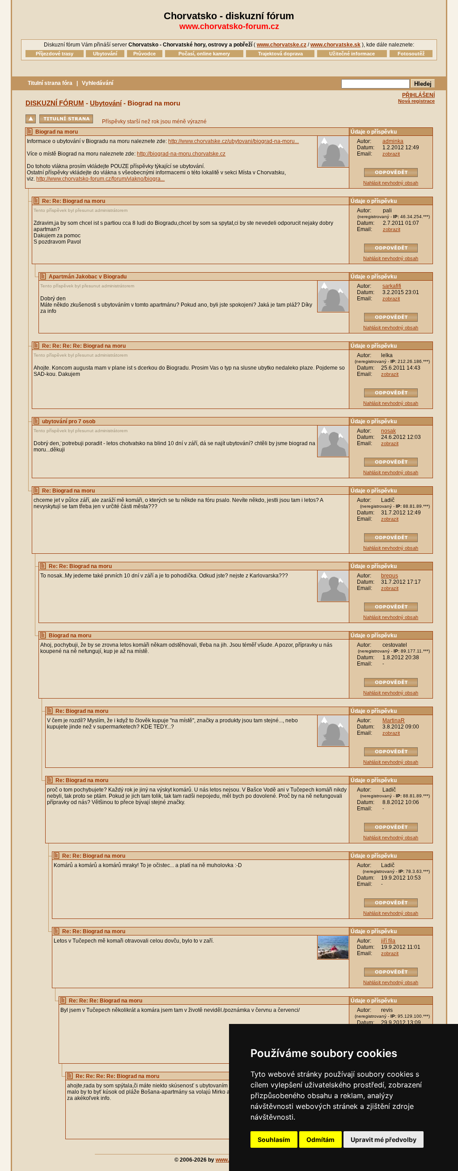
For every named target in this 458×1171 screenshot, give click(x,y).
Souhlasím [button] (274, 1139)
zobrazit (391, 153)
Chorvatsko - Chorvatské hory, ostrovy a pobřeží (190, 45)
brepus (389, 576)
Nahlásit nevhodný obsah (390, 182)
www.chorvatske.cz (281, 45)
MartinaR (393, 720)
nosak (388, 431)
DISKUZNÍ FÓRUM (54, 103)
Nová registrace (416, 101)
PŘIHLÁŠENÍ (418, 95)
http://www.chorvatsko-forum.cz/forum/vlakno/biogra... (100, 179)
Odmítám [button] (320, 1139)
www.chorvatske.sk (335, 45)
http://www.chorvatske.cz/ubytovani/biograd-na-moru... (233, 141)
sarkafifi (391, 286)
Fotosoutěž (411, 53)
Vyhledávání (97, 83)
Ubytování (106, 103)
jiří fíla (388, 941)
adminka (392, 141)
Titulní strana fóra (50, 83)
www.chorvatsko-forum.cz (229, 26)
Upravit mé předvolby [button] (383, 1139)
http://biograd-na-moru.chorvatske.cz (181, 154)
